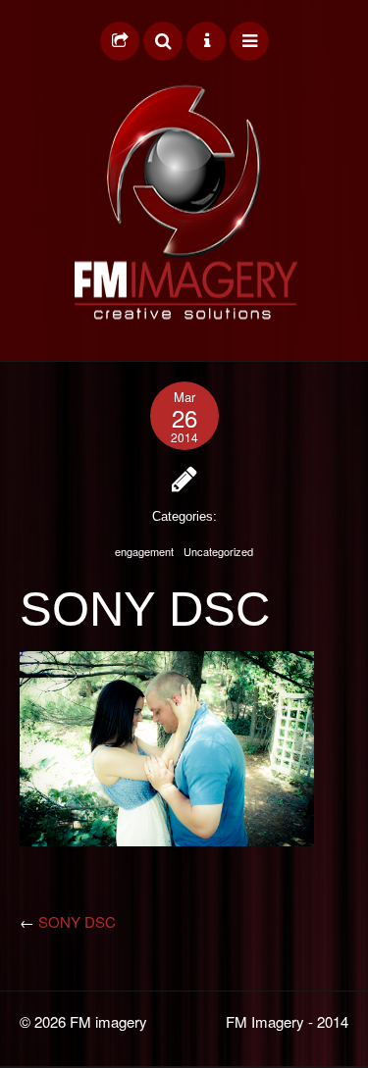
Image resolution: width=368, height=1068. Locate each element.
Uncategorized (218, 551)
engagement (144, 551)
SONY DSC (77, 921)
